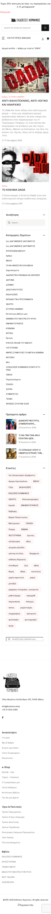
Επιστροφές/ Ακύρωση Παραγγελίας (18, 832)
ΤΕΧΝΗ (9, 399)
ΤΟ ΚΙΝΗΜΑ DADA (13, 189)
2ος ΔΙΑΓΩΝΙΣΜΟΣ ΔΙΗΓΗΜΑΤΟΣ (20, 241)
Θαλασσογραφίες (30, 499)
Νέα (8, 362)
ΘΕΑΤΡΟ (9, 304)
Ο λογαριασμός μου (11, 782)
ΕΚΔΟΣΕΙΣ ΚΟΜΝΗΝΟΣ (19, 493)
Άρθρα (4, 97)
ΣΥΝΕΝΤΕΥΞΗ (12, 394)
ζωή (26, 565)
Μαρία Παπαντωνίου (18, 517)
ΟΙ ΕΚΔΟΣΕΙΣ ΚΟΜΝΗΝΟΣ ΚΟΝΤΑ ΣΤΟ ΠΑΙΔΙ (23, 368)
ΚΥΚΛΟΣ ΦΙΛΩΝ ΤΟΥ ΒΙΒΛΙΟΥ (19, 343)
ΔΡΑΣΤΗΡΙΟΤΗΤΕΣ (14, 290)
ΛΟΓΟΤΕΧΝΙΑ (12, 348)
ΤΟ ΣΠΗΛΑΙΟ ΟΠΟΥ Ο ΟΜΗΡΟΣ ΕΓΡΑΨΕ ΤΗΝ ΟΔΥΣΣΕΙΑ (30, 453)
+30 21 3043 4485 (10, 710)
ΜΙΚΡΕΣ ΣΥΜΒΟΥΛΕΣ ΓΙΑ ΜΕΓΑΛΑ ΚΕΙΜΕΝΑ (25, 352)
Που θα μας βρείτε (10, 798)
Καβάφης (13, 511)
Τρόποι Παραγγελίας (11, 812)
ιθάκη (22, 571)
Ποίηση (12, 529)
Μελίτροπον (14, 523)
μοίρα (32, 577)
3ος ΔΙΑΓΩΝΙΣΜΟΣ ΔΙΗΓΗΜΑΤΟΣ (20, 246)
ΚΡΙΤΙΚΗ (9, 333)
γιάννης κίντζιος (16, 553)
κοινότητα (36, 571)
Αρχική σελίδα (8, 48)
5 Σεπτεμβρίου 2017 (13, 203)
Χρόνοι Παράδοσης (11, 827)
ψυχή (11, 626)
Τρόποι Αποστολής (10, 822)
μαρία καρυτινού (16, 577)
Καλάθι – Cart (8, 772)
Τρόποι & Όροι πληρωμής (13, 817)
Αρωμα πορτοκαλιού (18, 481)
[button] (16, 39)
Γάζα (11, 487)
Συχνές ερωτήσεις (10, 748)
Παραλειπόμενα (13, 379)
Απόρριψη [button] (5, 12)
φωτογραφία (31, 620)
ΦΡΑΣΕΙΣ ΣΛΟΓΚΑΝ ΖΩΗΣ (17, 404)
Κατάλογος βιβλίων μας (17, 314)
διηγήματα (34, 553)
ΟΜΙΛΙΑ (9, 375)
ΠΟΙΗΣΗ (9, 384)
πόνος (11, 607)
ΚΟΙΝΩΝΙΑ (10, 328)
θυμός (11, 571)
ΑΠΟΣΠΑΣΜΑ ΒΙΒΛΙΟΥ (15, 251)
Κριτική (9, 338)
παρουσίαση (14, 601)
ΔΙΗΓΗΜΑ (10, 280)
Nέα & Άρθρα (8, 743)
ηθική (36, 565)
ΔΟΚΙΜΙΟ (10, 285)
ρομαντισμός (26, 607)
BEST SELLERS (8, 877)
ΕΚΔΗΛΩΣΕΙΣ (12, 294)
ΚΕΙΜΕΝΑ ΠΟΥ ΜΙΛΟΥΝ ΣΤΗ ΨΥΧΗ (21, 319)
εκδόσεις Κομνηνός (17, 559)
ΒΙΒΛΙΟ (9, 260)
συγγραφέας (14, 614)
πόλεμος (30, 601)
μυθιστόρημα (14, 595)
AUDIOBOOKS (8, 882)
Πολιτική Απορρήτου (11, 842)
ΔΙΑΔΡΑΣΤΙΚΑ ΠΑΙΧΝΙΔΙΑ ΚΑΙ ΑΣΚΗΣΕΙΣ (23, 275)
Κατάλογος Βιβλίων (11, 792)
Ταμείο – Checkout (10, 777)
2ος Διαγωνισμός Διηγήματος (22, 475)
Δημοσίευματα (12, 270)
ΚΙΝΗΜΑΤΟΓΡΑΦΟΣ (14, 323)
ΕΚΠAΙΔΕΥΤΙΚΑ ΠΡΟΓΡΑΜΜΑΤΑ (19, 299)
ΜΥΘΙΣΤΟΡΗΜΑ (9, 862)
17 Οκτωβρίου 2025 (13, 140)
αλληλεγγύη (14, 541)
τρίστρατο (31, 614)
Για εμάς (6, 738)
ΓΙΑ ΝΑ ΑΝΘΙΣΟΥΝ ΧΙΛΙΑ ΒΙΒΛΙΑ (19, 265)
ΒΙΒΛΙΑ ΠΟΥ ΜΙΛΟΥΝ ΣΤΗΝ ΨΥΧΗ (16, 872)
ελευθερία (13, 565)
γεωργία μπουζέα (16, 547)
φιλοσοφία (14, 620)
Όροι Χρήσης (8, 837)
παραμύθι (31, 595)
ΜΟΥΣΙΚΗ (10, 357)
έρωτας (30, 535)
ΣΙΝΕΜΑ (24, 529)
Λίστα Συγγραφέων (11, 753)
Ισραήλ (12, 505)
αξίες (28, 541)
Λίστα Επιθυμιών (9, 787)
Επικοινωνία (7, 758)
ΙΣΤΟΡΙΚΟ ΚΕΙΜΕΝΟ (16, 97)
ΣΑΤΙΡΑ (9, 389)
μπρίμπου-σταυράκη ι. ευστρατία (23, 589)
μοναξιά (12, 583)
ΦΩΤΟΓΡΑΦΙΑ (15, 535)
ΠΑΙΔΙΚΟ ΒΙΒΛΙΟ (9, 867)
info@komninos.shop (11, 706)
